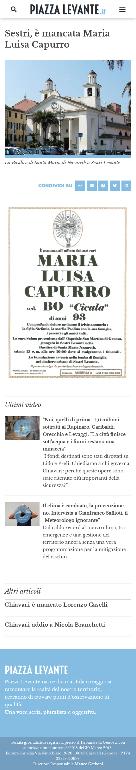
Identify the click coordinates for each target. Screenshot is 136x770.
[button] (14, 9)
